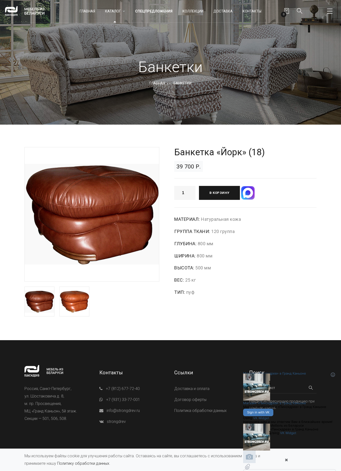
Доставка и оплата (191, 388)
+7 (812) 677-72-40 (123, 388)
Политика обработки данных (200, 410)
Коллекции (192, 11)
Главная (87, 11)
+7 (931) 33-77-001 (123, 399)
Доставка (223, 11)
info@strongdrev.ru (123, 410)
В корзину (219, 193)
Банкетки (182, 83)
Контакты (252, 11)
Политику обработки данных (83, 463)
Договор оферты (190, 399)
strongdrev (116, 421)
